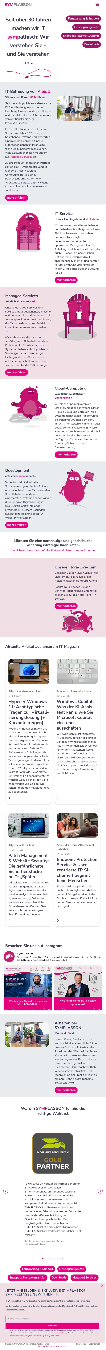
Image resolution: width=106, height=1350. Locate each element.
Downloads (91, 44)
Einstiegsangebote (86, 27)
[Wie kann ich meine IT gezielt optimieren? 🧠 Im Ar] (78, 989)
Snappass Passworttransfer (81, 35)
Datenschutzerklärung (59, 1333)
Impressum (81, 1344)
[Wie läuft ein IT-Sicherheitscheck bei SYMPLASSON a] (28, 989)
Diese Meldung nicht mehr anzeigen (52, 1346)
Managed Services (20, 156)
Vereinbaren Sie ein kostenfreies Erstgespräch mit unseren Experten (53, 550)
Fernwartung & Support (83, 18)
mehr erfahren (16, 197)
